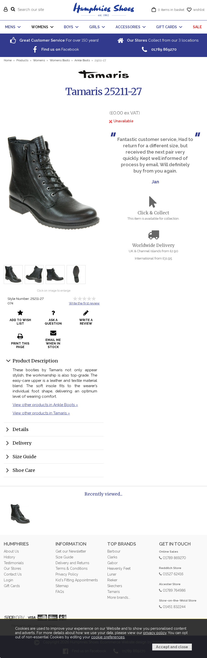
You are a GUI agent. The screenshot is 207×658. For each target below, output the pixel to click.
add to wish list (20, 321)
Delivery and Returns (72, 563)
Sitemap (62, 586)
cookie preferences (108, 637)
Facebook (59, 49)
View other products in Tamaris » (41, 413)
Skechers (114, 586)
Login (8, 580)
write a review (86, 321)
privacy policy (154, 633)
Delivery (22, 443)
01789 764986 (174, 590)
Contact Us (12, 574)
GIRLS (94, 27)
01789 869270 (174, 557)
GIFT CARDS (166, 27)
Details (21, 429)
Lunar (111, 574)
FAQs (60, 592)
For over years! (58, 40)
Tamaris (113, 592)
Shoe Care (24, 470)
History (9, 557)
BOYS (68, 27)
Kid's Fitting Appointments (77, 580)
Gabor (112, 563)
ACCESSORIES (128, 27)
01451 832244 (174, 606)
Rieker (112, 580)
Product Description (35, 361)
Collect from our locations (162, 40)
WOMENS (39, 27)
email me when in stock (53, 343)
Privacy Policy (67, 574)
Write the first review (84, 303)
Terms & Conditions (71, 568)
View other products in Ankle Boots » (45, 405)
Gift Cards (12, 586)
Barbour (113, 551)
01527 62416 (172, 573)
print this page (20, 345)
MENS (10, 27)
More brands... (118, 597)
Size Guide (24, 457)
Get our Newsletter (71, 551)
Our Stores (12, 568)
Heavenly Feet (119, 568)
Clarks (112, 557)
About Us (11, 551)
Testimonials (13, 563)
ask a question (53, 321)
